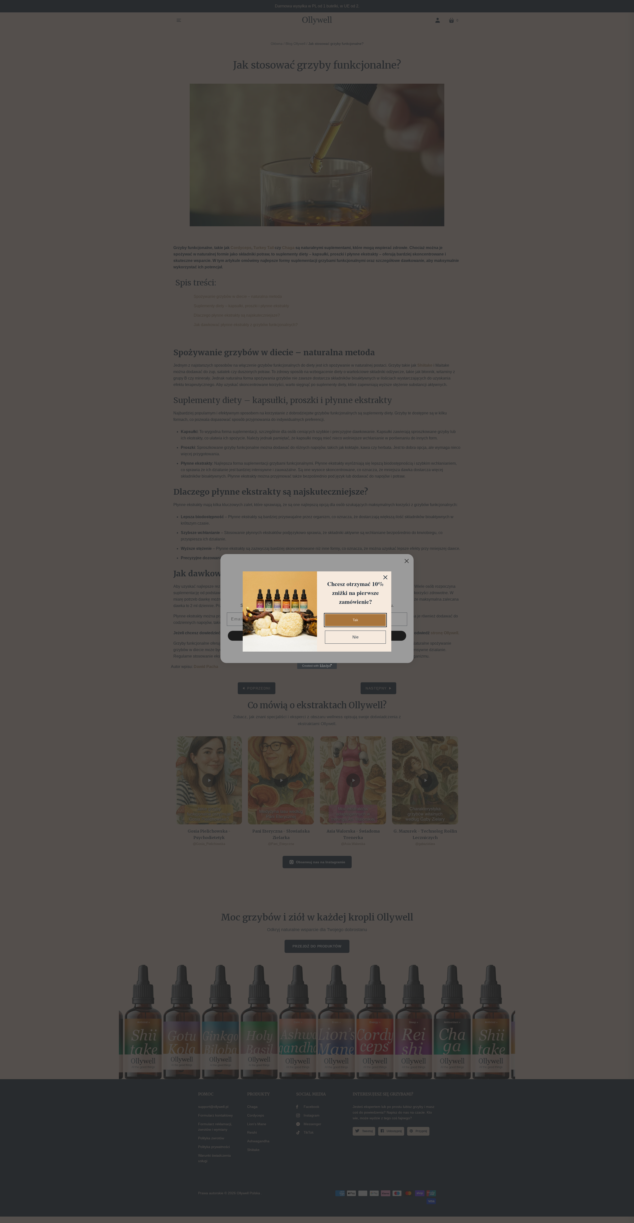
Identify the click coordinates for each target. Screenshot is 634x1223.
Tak (355, 620)
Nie (355, 637)
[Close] (385, 577)
